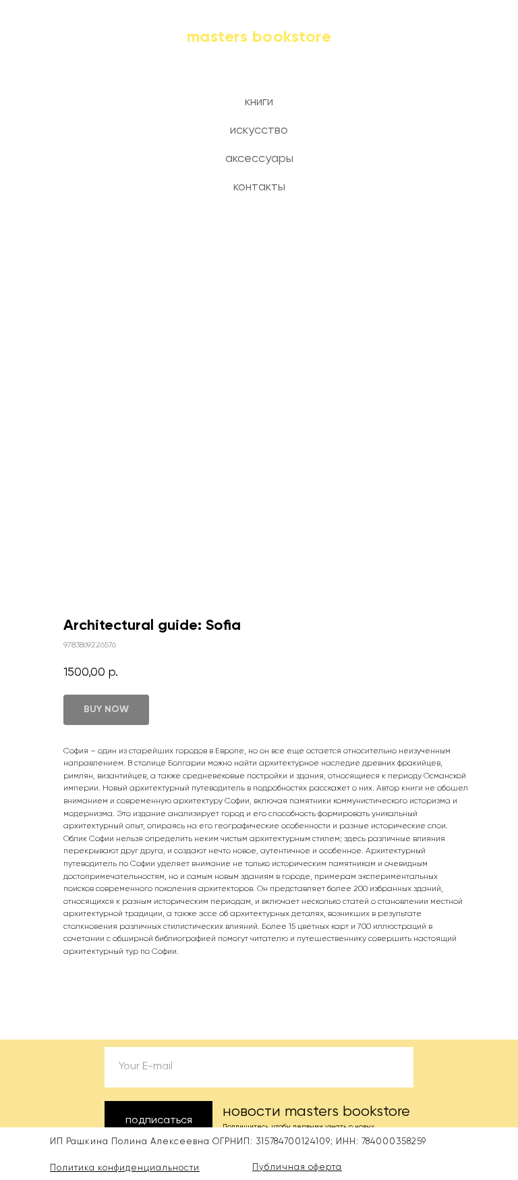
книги (259, 102)
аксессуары (259, 159)
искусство (259, 130)
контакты (259, 187)
